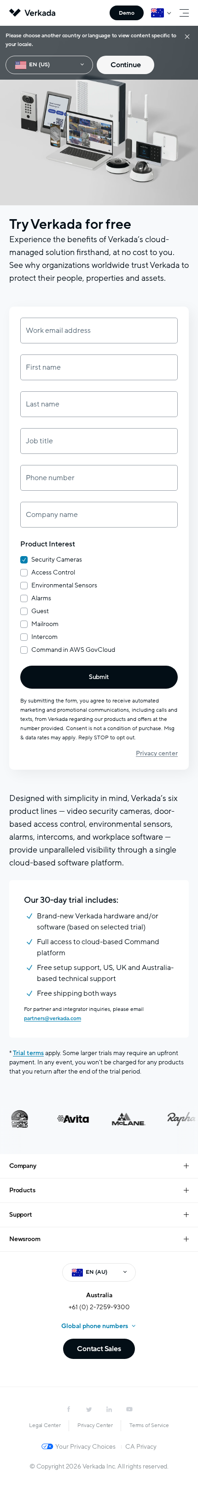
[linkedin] (109, 1409)
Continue (125, 65)
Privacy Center (95, 1425)
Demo (126, 13)
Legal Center (45, 1425)
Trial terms (28, 1053)
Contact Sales (99, 1349)
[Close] (187, 36)
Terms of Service (149, 1425)
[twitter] (89, 1409)
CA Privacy (140, 1446)
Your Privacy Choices (85, 1446)
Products (22, 1190)
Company (22, 1165)
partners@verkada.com (52, 1018)
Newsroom (24, 1239)
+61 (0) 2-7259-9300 (99, 1307)
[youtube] (129, 1409)
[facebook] (68, 1409)
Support (20, 1214)
